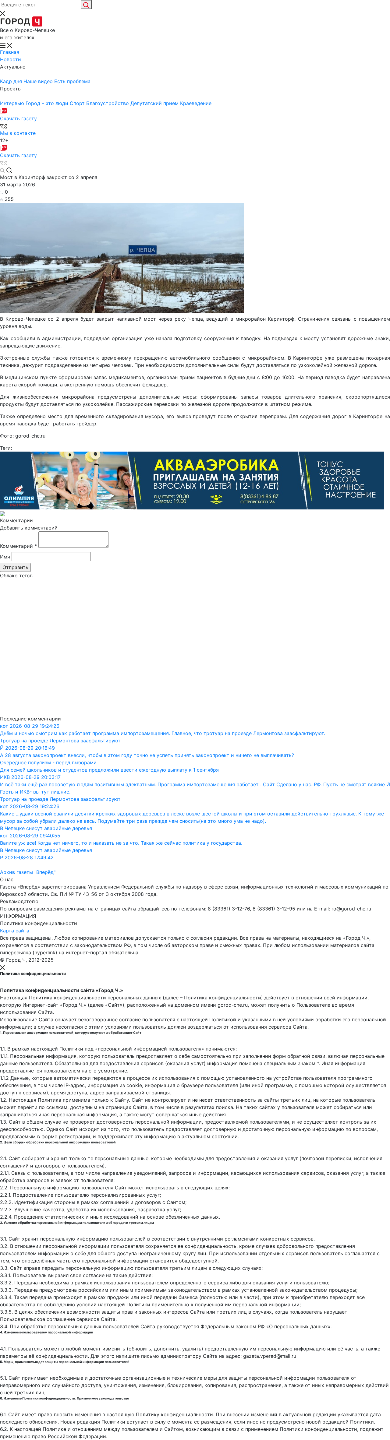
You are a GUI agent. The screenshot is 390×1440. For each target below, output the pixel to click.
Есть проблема (72, 81)
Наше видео (38, 81)
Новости (10, 59)
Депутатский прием (155, 103)
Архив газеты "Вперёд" (27, 872)
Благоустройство (108, 103)
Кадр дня (11, 81)
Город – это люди (48, 103)
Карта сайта (14, 931)
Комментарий (18, 546)
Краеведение (195, 103)
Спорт (78, 103)
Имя (5, 557)
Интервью (13, 103)
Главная (9, 52)
